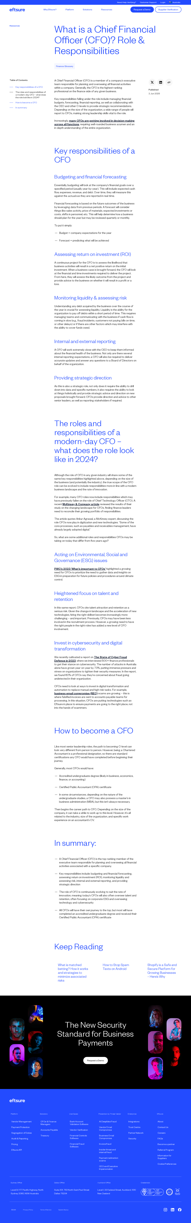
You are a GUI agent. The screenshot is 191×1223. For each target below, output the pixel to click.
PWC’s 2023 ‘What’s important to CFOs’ (80, 568)
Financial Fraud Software (77, 1145)
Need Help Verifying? (126, 2)
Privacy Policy (28, 1210)
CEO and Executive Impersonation (108, 1167)
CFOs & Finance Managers (48, 1122)
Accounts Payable (49, 1130)
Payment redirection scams (108, 1159)
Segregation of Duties (21, 1133)
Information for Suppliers (164, 1156)
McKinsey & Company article (81, 504)
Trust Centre (134, 1127)
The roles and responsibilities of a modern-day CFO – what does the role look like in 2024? (31, 95)
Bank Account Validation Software (79, 1122)
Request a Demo (142, 9)
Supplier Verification (168, 9)
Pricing (14, 1144)
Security (132, 1138)
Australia (176, 2)
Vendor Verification (79, 1130)
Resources (15, 26)
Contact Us (163, 1127)
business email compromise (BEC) (76, 693)
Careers (161, 1133)
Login (162, 2)
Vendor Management (21, 1121)
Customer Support (148, 2)
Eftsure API (16, 1150)
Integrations (134, 1121)
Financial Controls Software (78, 1136)
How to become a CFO (26, 102)
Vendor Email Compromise (105, 1128)
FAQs (160, 1138)
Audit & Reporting (19, 1138)
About (160, 1121)
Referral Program (166, 1150)
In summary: (21, 107)
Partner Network (135, 1133)
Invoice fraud (105, 1144)
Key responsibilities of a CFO (29, 87)
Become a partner (166, 1144)
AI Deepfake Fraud (108, 1121)
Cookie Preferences (167, 1164)
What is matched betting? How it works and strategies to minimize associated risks (73, 972)
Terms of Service (45, 1210)
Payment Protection (20, 1127)
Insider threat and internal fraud (107, 1150)
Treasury (45, 1135)
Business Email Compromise (106, 1136)
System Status (63, 1210)
